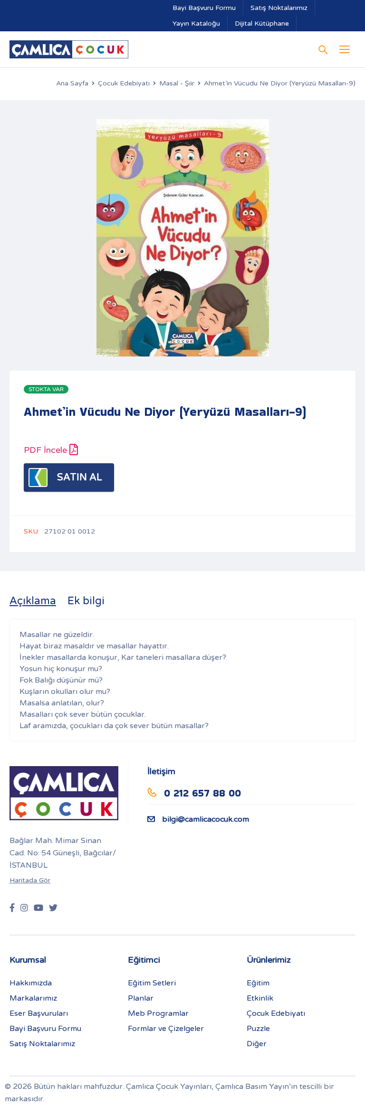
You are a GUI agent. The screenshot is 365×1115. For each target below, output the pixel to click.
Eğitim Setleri (152, 983)
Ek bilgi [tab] (86, 601)
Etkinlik (260, 998)
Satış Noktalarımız (278, 8)
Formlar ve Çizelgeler (166, 1028)
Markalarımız (33, 998)
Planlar (141, 998)
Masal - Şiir (176, 83)
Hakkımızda (31, 983)
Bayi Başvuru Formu (204, 8)
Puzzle (258, 1028)
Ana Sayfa (72, 83)
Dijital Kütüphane (262, 23)
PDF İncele (46, 450)
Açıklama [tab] (33, 601)
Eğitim (258, 983)
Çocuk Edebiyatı (124, 83)
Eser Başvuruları (39, 1013)
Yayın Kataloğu (196, 23)
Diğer (257, 1044)
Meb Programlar (158, 1013)
